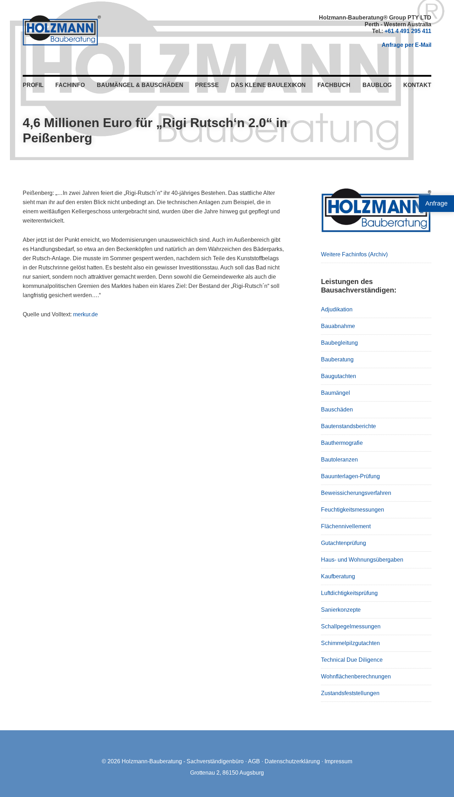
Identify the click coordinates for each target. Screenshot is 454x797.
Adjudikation (337, 309)
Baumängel (335, 393)
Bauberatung (337, 359)
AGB (254, 761)
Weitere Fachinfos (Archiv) (354, 254)
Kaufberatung (338, 576)
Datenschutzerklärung (292, 761)
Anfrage (436, 203)
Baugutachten (338, 376)
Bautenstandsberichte (348, 426)
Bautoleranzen (339, 460)
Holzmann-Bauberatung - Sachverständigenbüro (183, 761)
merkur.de (85, 314)
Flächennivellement (346, 526)
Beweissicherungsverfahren (356, 493)
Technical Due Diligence (352, 660)
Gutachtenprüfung (343, 543)
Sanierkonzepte (341, 610)
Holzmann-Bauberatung (62, 30)
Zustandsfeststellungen (350, 693)
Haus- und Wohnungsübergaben (362, 560)
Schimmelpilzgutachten (350, 643)
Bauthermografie (342, 443)
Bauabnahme (338, 326)
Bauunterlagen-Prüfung (350, 476)
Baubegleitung (339, 343)
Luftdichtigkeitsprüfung (349, 593)
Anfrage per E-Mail (406, 45)
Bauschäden (337, 409)
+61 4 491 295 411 (407, 31)
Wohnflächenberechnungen (356, 676)
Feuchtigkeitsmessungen (352, 510)
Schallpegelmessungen (351, 626)
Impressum (338, 761)
